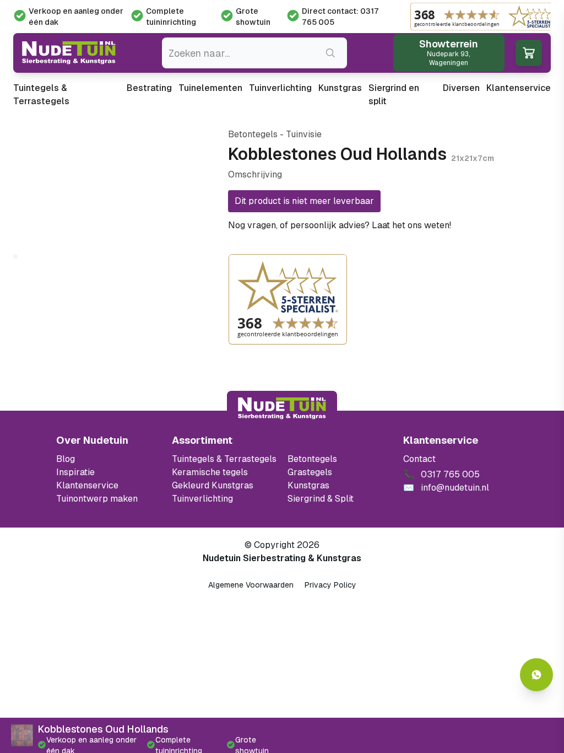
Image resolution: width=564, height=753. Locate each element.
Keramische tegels (210, 472)
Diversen (461, 88)
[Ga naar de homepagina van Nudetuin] (69, 53)
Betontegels (312, 459)
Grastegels (310, 472)
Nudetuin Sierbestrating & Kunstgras (282, 558)
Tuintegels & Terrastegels (41, 94)
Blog (65, 459)
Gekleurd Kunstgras (212, 485)
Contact (419, 459)
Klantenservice (518, 88)
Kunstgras (340, 88)
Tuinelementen (210, 88)
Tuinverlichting (280, 88)
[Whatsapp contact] (536, 674)
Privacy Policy (330, 584)
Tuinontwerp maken (97, 498)
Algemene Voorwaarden (251, 584)
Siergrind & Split (321, 498)
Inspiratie (75, 472)
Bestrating (149, 88)
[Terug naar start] (282, 408)
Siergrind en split (393, 94)
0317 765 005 (483, 225)
